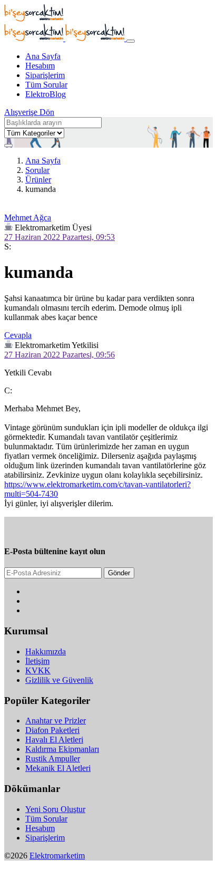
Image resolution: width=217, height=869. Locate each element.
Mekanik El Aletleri (58, 768)
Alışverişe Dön (29, 112)
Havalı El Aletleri (54, 739)
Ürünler (38, 179)
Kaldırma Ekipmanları (62, 749)
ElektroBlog (45, 94)
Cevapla (18, 335)
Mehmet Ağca (27, 217)
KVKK (38, 670)
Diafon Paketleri (52, 730)
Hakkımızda (45, 651)
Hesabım (40, 65)
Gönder (119, 573)
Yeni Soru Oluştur (55, 809)
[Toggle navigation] (130, 41)
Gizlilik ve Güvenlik (59, 679)
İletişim (37, 660)
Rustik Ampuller (52, 758)
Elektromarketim (57, 855)
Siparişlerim (45, 75)
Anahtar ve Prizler (55, 720)
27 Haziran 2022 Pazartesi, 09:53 (59, 237)
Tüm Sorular (46, 84)
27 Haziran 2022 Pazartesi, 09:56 (59, 354)
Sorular (37, 170)
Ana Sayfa (43, 56)
